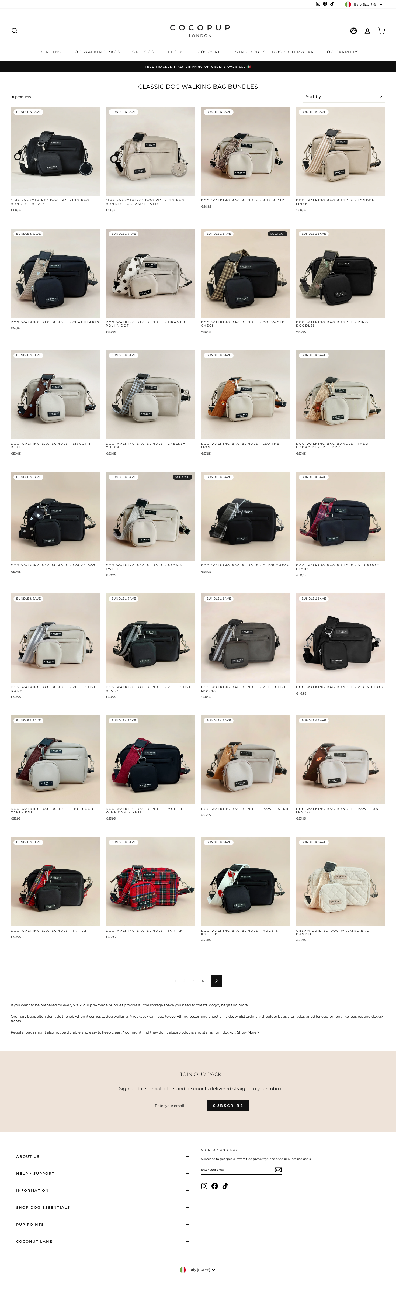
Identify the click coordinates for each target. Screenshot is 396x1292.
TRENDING (50, 52)
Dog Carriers (341, 52)
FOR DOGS (143, 52)
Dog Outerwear (293, 52)
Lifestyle (177, 52)
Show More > (248, 1032)
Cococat (210, 52)
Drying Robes (248, 52)
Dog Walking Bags (96, 52)
